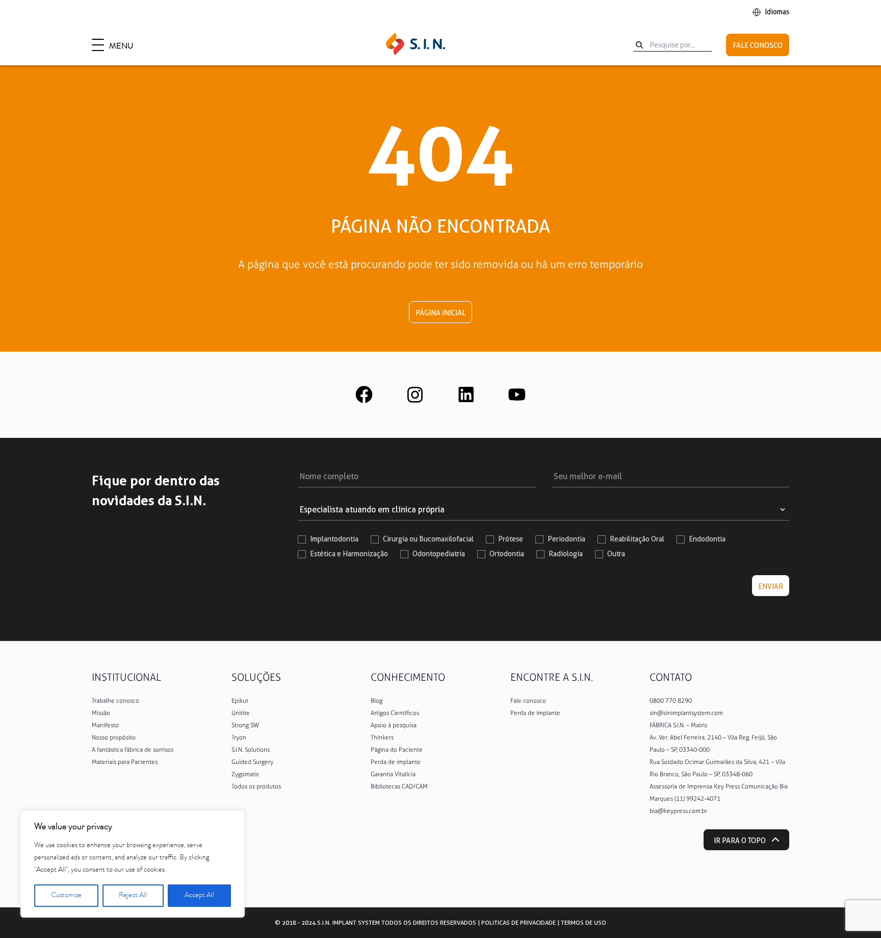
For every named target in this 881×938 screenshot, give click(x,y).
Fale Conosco (758, 45)
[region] (132, 864)
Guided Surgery (252, 762)
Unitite (240, 713)
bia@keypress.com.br (678, 810)
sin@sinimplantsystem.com (686, 713)
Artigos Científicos (395, 713)
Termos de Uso (583, 922)
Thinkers (382, 737)
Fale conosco (528, 700)
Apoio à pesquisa (394, 725)
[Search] (639, 45)
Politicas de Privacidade (518, 922)
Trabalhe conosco (115, 700)
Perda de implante (396, 762)
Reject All (133, 895)
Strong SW (245, 725)
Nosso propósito (114, 737)
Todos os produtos (256, 786)
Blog (376, 700)
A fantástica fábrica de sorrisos (132, 749)
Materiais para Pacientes (125, 762)
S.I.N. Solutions (250, 749)
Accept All (199, 895)
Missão (101, 713)
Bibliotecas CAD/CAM (399, 786)
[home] (415, 45)
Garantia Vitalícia (393, 774)
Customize (66, 895)
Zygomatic (245, 774)
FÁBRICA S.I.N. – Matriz (679, 725)
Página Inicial (440, 313)
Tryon (238, 737)
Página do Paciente (397, 749)
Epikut (239, 700)
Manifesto (105, 725)
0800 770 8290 (671, 700)
